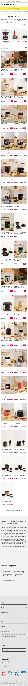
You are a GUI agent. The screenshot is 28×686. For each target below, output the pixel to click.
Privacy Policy (21, 681)
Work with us (4, 617)
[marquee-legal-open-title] (26, 8)
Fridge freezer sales (18, 571)
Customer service (5, 612)
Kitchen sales (21, 11)
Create (2, 602)
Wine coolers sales (7, 576)
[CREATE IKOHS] (9, 4)
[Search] (20, 4)
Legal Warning (14, 681)
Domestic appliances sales (11, 11)
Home (2, 11)
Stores (2, 607)
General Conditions (5, 681)
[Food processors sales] (5, 35)
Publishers (3, 621)
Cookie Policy (13, 682)
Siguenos (3, 626)
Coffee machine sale (8, 580)
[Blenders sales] (15, 35)
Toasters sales (6, 571)
